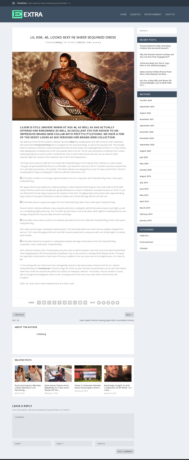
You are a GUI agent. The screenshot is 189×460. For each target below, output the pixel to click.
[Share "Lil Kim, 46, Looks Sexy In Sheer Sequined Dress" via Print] (85, 302)
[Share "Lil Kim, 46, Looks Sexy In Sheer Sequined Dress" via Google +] (49, 302)
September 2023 (147, 106)
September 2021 (147, 125)
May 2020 (144, 163)
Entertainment (153, 14)
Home (123, 14)
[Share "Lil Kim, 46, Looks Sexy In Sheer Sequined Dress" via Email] (80, 302)
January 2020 (145, 170)
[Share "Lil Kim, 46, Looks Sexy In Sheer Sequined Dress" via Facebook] (39, 302)
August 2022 (145, 113)
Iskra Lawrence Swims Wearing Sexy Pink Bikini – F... (49, 3)
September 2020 (147, 144)
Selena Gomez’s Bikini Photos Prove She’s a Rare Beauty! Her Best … (155, 73)
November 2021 (147, 119)
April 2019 (144, 201)
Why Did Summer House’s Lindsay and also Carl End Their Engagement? (157, 55)
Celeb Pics (135, 14)
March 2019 (145, 208)
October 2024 (146, 100)
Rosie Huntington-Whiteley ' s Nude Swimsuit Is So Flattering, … (28, 387)
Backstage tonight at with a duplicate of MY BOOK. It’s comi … (117, 387)
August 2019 (145, 176)
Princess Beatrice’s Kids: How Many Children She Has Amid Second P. (155, 47)
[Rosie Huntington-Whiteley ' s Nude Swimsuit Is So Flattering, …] (28, 373)
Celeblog (58, 42)
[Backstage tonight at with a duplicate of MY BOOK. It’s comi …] (118, 373)
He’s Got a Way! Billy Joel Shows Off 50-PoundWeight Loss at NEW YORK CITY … (156, 82)
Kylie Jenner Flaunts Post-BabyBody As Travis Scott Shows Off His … (57, 387)
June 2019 (144, 189)
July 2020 (144, 157)
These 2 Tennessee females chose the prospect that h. (87, 386)
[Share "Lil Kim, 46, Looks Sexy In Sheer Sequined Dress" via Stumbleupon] (75, 302)
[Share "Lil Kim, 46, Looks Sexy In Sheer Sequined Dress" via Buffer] (69, 302)
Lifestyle (170, 14)
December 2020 (146, 132)
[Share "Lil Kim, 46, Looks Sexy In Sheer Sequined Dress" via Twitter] (44, 302)
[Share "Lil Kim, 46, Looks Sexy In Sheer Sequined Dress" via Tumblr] (54, 302)
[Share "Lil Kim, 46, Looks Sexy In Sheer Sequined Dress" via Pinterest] (59, 302)
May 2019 (144, 195)
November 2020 (147, 138)
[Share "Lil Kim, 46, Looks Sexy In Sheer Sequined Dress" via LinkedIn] (64, 302)
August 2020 (145, 151)
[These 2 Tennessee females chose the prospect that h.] (88, 373)
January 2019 (145, 220)
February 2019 (146, 214)
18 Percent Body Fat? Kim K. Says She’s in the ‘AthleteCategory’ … (154, 64)
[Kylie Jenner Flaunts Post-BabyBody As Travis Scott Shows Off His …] (58, 373)
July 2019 (144, 182)
